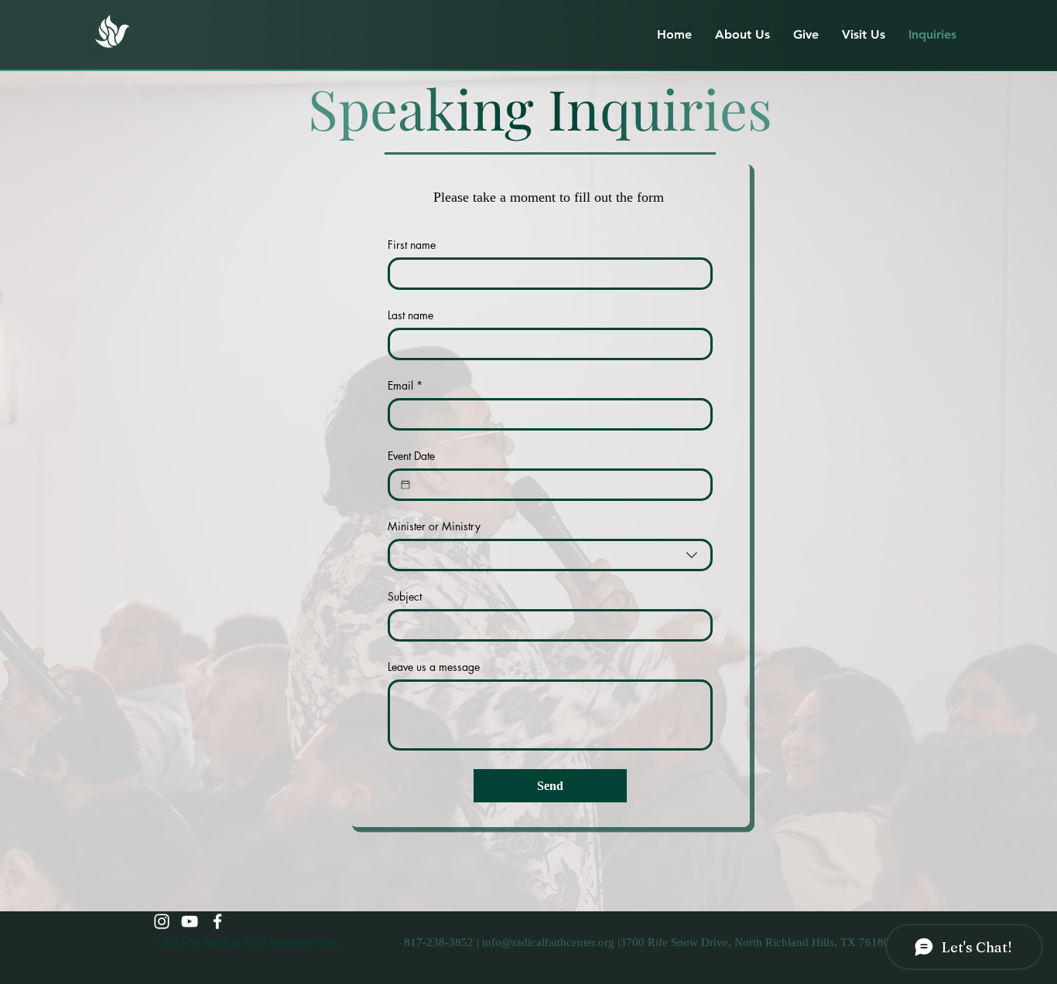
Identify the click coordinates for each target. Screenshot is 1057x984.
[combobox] (550, 555)
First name (412, 244)
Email (405, 385)
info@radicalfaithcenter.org (548, 942)
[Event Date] (405, 484)
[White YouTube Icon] (190, 921)
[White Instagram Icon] (162, 921)
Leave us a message (434, 666)
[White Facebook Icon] (217, 921)
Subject (405, 596)
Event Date (411, 455)
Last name (410, 315)
